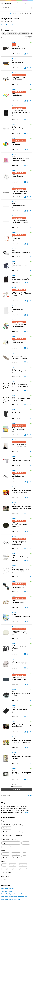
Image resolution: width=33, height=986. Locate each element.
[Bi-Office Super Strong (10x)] (16, 632)
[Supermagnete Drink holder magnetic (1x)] (16, 649)
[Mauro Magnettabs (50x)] (16, 64)
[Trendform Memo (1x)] (16, 311)
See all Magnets (6, 25)
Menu (5, 8)
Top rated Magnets (7, 891)
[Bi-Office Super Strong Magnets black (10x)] (16, 525)
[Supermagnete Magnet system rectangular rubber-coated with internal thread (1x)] (16, 711)
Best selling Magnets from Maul (10, 899)
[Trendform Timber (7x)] (16, 602)
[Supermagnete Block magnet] (16, 557)
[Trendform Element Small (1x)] (16, 222)
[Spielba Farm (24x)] (16, 238)
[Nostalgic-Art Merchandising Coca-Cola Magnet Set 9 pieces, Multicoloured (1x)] (16, 492)
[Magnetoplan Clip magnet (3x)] (16, 664)
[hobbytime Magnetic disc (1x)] (16, 679)
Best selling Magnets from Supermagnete (14, 897)
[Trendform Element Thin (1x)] (16, 207)
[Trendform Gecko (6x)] (16, 95)
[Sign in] (21, 3)
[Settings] (16, 3)
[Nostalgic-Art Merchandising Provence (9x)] (16, 758)
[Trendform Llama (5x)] (16, 176)
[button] (31, 42)
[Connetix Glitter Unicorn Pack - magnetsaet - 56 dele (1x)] (16, 160)
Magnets (17, 14)
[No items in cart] (30, 3)
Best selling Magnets (7, 888)
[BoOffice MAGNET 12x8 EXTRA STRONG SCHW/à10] (16, 386)
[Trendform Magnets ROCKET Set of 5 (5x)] (16, 294)
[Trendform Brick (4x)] (16, 144)
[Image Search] (30, 7)
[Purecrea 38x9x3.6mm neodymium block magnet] (16, 358)
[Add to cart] (30, 53)
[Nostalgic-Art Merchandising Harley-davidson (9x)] (16, 727)
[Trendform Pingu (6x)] (16, 79)
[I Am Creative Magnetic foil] (16, 279)
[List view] (30, 37)
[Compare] (25, 53)
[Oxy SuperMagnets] (16, 586)
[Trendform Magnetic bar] (16, 192)
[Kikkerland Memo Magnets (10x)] (16, 429)
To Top (30, 795)
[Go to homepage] (6, 3)
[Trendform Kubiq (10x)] (16, 129)
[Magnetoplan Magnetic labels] (16, 253)
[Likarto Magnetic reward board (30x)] (16, 617)
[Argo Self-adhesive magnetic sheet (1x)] (16, 113)
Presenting (9, 14)
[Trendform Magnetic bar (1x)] (16, 372)
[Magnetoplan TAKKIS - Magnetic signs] (16, 542)
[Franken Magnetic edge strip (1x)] (16, 461)
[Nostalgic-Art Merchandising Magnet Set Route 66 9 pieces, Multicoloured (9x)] (16, 508)
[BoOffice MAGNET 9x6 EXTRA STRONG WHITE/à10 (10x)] (16, 571)
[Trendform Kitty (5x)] (16, 342)
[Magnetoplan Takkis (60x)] (16, 476)
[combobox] (3, 33)
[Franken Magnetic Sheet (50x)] (16, 266)
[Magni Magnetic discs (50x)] (16, 48)
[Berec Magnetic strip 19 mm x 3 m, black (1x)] (16, 695)
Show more (16, 790)
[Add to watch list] (27, 53)
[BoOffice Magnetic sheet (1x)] (16, 446)
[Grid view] (26, 37)
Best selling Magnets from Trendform (12, 894)
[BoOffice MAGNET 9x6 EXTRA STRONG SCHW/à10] (16, 400)
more (26, 813)
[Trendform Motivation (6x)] (16, 326)
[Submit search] (10, 8)
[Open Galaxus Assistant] (25, 3)
